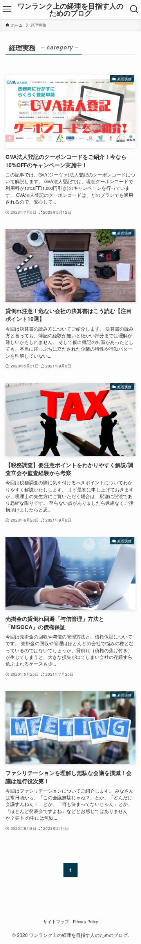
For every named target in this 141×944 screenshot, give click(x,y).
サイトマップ (56, 921)
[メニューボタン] (7, 9)
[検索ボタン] (134, 9)
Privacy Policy (85, 921)
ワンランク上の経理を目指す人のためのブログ (70, 9)
